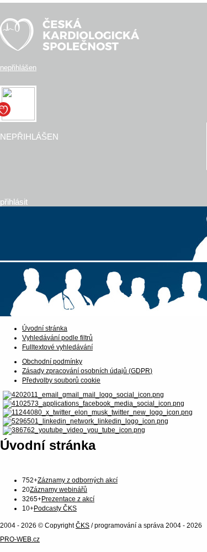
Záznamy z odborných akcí (78, 480)
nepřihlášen (18, 67)
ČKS (82, 525)
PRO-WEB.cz (20, 539)
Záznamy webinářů (58, 489)
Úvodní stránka (44, 328)
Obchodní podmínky (52, 361)
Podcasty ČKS (55, 508)
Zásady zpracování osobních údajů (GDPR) (87, 371)
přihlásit (14, 201)
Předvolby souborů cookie (61, 380)
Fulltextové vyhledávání (57, 347)
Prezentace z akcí (67, 499)
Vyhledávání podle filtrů (57, 338)
